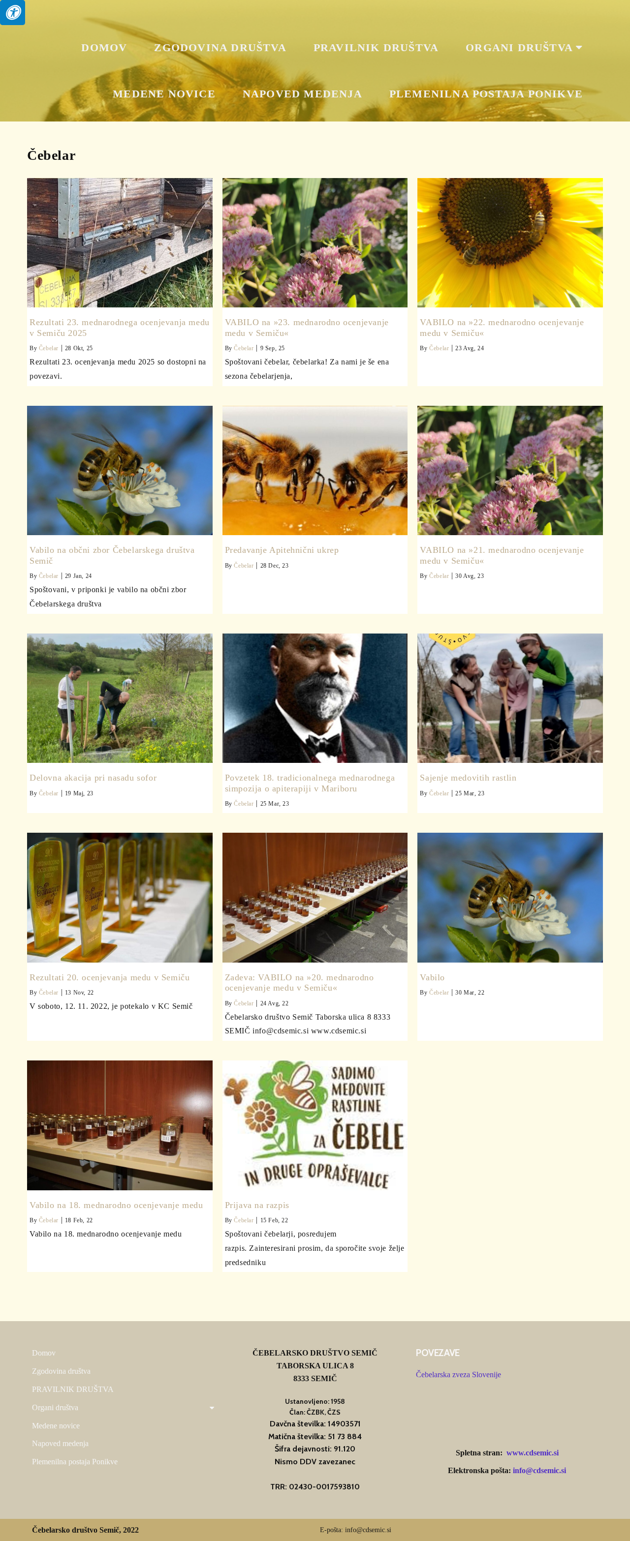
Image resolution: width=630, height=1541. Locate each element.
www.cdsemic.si (532, 1453)
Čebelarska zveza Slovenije (458, 1374)
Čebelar (49, 348)
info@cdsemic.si (539, 1470)
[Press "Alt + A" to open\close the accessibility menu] (12, 12)
